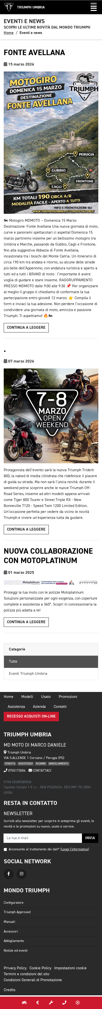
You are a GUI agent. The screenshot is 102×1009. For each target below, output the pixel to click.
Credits (9, 990)
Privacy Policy (15, 968)
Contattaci (41, 770)
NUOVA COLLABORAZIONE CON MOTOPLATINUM (48, 556)
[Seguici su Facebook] (9, 874)
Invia (90, 838)
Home (9, 32)
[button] (93, 7)
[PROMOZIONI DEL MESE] (37, 1003)
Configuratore (14, 902)
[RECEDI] (78, 1003)
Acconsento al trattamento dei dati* (34, 849)
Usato (46, 697)
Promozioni (68, 697)
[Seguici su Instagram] (21, 874)
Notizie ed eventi (15, 950)
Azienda (39, 707)
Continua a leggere (26, 328)
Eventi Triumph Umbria (28, 674)
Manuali (9, 922)
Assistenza (16, 707)
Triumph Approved (17, 912)
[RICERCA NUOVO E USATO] (24, 1003)
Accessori (11, 931)
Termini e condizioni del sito (26, 974)
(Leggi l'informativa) (74, 849)
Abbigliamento (14, 941)
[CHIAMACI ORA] (64, 1003)
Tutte (13, 662)
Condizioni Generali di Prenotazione (33, 980)
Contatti (60, 707)
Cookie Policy (40, 968)
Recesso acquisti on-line (31, 717)
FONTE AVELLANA (34, 53)
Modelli (27, 697)
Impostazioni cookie (70, 968)
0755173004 (16, 770)
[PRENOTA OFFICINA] (51, 1003)
